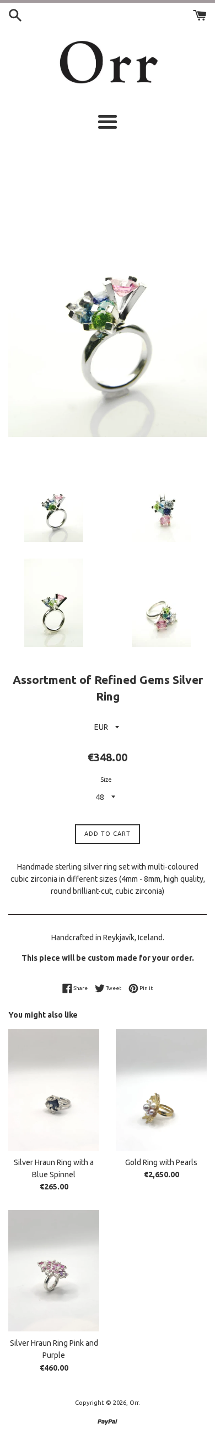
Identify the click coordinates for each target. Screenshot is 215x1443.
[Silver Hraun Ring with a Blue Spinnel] (53, 1090)
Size (106, 779)
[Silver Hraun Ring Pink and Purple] (53, 1270)
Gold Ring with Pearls (161, 1162)
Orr (134, 1402)
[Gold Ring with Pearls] (161, 1090)
